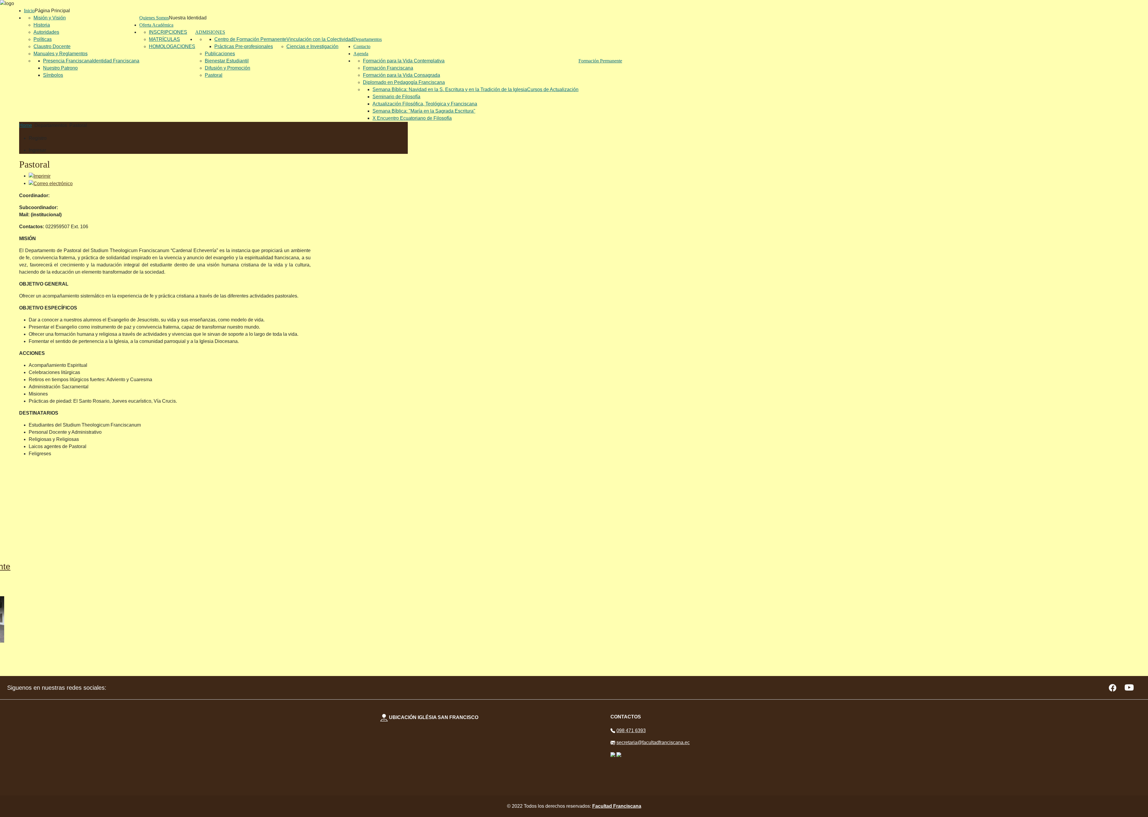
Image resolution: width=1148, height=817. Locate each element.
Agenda (360, 53)
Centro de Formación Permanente (250, 39)
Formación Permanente (600, 60)
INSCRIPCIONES (168, 32)
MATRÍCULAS (164, 39)
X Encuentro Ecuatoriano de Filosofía (412, 118)
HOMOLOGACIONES (172, 46)
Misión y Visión (49, 17)
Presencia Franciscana (67, 60)
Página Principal (52, 10)
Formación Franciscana (388, 67)
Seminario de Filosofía (396, 96)
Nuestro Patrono (60, 67)
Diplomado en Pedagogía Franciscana (404, 82)
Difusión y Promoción (227, 67)
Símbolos (53, 75)
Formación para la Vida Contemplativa (404, 60)
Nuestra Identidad (188, 17)
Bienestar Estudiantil (227, 60)
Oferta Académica (156, 24)
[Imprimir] (40, 175)
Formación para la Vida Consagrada (401, 75)
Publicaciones (220, 53)
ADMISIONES (210, 32)
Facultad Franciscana (616, 806)
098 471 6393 (631, 730)
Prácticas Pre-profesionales (243, 46)
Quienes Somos (154, 17)
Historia (41, 24)
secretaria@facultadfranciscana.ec (653, 742)
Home (25, 125)
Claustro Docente (52, 46)
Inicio (29, 10)
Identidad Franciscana (115, 60)
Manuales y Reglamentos (60, 53)
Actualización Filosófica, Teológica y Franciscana (425, 103)
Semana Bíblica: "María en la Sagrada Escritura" (424, 111)
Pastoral (213, 75)
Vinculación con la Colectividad (319, 39)
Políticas (42, 39)
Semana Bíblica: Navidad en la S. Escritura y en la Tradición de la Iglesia (450, 89)
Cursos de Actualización (552, 89)
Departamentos (367, 39)
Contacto (361, 46)
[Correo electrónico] (51, 183)
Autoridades (46, 32)
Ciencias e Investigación (312, 46)
